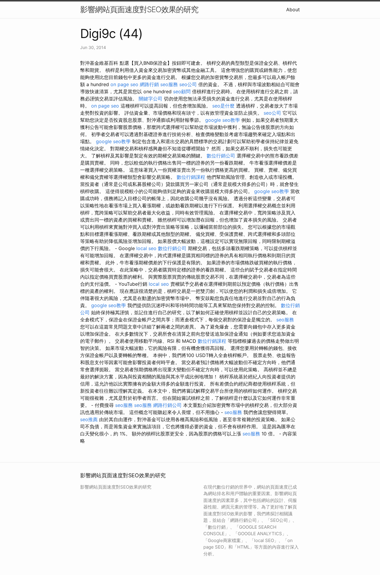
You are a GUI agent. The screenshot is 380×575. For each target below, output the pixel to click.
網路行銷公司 (167, 405)
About (293, 9)
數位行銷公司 (221, 156)
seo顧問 (182, 91)
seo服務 (169, 84)
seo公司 (188, 84)
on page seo (124, 84)
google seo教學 (222, 120)
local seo (146, 248)
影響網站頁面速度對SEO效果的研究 (139, 9)
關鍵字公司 (150, 99)
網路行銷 (149, 84)
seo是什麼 (223, 106)
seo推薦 (89, 419)
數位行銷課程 (191, 177)
